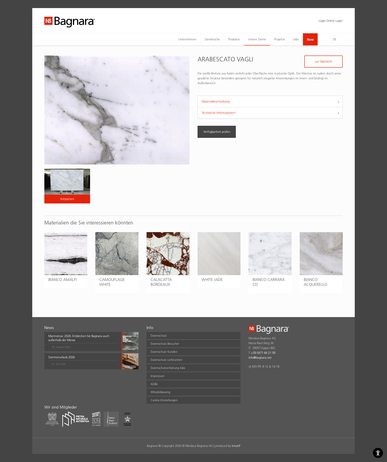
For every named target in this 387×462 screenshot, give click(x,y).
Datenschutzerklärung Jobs (168, 368)
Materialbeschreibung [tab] (216, 101)
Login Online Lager (331, 21)
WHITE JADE (212, 279)
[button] (83, 341)
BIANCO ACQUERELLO (315, 282)
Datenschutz (159, 335)
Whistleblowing (160, 392)
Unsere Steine (257, 39)
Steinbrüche (212, 39)
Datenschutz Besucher (165, 344)
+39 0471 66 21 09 (263, 353)
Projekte (279, 39)
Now (310, 39)
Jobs (296, 39)
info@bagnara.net (260, 357)
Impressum (158, 376)
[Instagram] (258, 377)
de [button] (334, 39)
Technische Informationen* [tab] (219, 113)
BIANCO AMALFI (62, 279)
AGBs (154, 384)
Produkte (234, 39)
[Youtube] (274, 377)
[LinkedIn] (266, 377)
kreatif (236, 446)
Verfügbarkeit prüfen (216, 132)
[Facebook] (251, 377)
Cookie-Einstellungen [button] (164, 400)
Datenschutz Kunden (164, 352)
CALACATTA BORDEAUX (161, 282)
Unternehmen (187, 39)
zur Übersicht (323, 61)
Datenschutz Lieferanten (166, 360)
